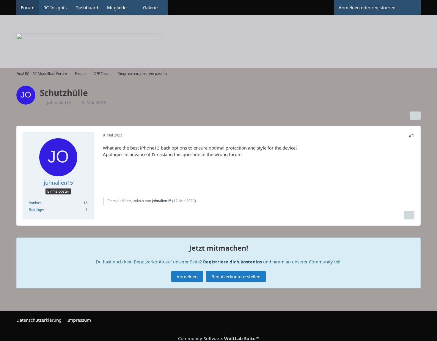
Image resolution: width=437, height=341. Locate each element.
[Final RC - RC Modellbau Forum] (218, 44)
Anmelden (187, 276)
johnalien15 (59, 102)
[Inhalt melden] (409, 215)
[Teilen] (415, 115)
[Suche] (410, 7)
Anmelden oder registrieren (367, 7)
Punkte (34, 202)
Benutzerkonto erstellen (235, 276)
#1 (411, 135)
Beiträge (36, 209)
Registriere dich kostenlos (232, 262)
